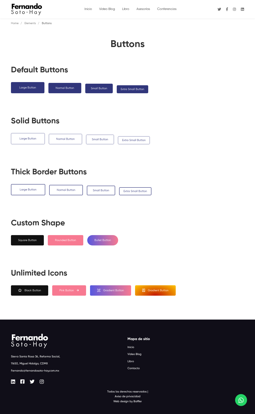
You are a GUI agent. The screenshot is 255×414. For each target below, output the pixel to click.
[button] (27, 87)
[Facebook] (227, 9)
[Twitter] (219, 9)
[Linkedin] (242, 9)
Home (15, 23)
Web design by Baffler (127, 401)
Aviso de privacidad (127, 396)
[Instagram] (234, 9)
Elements (30, 23)
